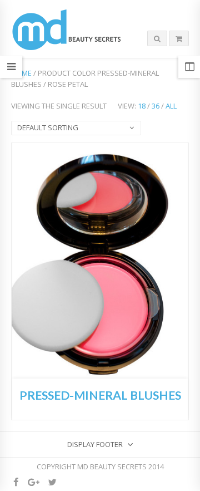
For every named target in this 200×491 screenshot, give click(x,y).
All (171, 106)
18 (142, 106)
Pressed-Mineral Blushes (100, 395)
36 (155, 106)
